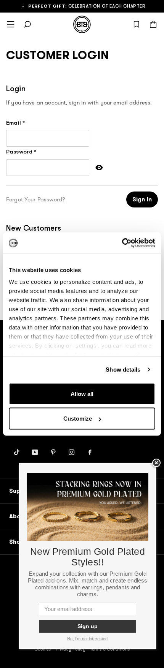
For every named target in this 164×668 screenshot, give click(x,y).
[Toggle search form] (27, 24)
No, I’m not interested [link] (87, 638)
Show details (123, 369)
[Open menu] (10, 24)
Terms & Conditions (110, 649)
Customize (77, 418)
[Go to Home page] (82, 24)
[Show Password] (99, 167)
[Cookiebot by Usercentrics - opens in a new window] (121, 243)
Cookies (42, 649)
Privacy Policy (70, 649)
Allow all (82, 393)
